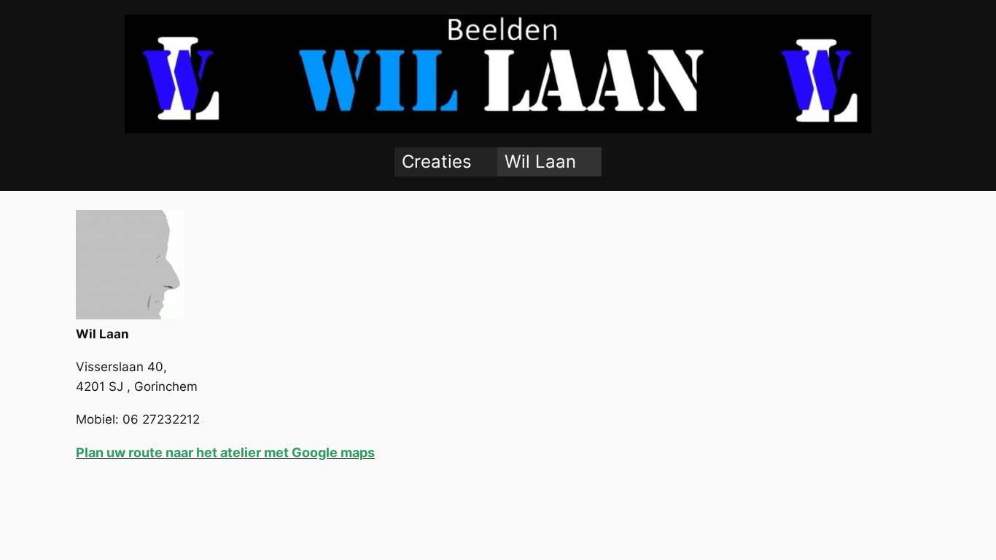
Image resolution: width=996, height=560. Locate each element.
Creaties (437, 161)
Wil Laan (540, 161)
